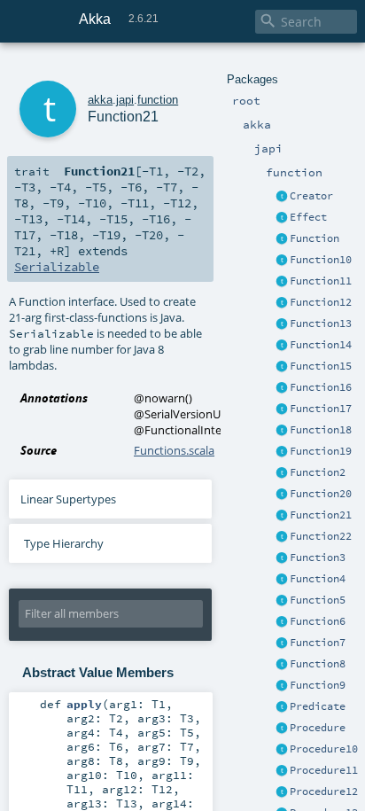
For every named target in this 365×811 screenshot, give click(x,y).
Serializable (56, 267)
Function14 (321, 345)
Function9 (318, 685)
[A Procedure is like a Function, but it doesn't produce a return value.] (282, 728)
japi (125, 99)
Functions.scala (174, 450)
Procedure (318, 727)
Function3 (318, 557)
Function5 (318, 600)
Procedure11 (324, 770)
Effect (308, 217)
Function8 (318, 664)
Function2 (318, 472)
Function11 (321, 281)
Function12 (321, 302)
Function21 (321, 515)
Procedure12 (324, 791)
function (157, 99)
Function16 (321, 387)
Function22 (321, 536)
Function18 (321, 430)
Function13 (321, 323)
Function (314, 238)
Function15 (321, 366)
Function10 (321, 259)
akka (100, 99)
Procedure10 (324, 749)
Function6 (318, 621)
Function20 (321, 493)
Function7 (318, 642)
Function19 (321, 451)
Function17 (321, 408)
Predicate (318, 706)
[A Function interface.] (282, 239)
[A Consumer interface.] (282, 750)
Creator (311, 196)
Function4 (318, 579)
